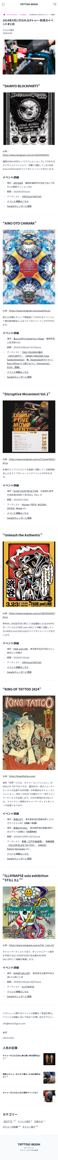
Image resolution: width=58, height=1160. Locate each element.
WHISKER (18, 183)
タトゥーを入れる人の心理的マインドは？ (21, 1092)
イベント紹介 (8, 29)
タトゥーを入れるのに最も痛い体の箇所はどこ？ (21, 1056)
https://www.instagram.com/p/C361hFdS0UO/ (26, 155)
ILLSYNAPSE (28, 986)
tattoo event (8, 1037)
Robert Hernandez (16, 848)
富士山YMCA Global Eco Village (28, 338)
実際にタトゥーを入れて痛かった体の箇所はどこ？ (21, 1075)
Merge (19, 508)
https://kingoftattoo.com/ (22, 776)
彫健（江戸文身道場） (32, 841)
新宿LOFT (18, 819)
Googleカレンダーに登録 (19, 206)
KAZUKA (42, 504)
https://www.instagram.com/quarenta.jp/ (29, 310)
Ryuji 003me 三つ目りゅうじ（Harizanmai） (29, 363)
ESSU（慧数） (14, 367)
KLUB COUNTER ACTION (25, 491)
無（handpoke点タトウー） (40, 359)
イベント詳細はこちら (18, 201)
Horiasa (25, 504)
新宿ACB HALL (20, 827)
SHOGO (11, 508)
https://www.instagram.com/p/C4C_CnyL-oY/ (31, 945)
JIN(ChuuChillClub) (32, 196)
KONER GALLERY (21, 973)
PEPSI (34, 504)
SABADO (42, 845)
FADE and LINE (20, 648)
